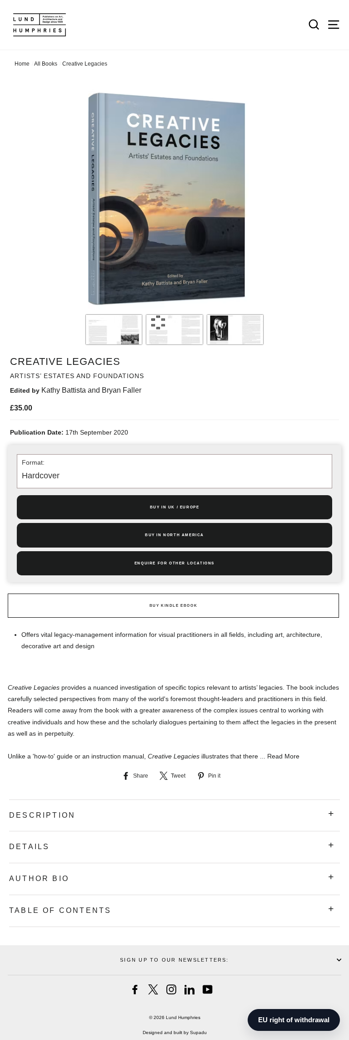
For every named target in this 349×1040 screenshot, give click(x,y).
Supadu (198, 1032)
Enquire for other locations (174, 563)
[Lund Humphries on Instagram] (171, 989)
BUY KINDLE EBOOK (174, 606)
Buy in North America (174, 535)
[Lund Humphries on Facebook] (135, 989)
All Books (45, 64)
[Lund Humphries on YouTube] (208, 989)
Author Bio (39, 878)
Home (22, 64)
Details (29, 846)
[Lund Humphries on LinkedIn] (189, 989)
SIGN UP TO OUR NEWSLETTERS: (174, 960)
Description (42, 815)
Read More (283, 756)
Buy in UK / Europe (174, 507)
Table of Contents (60, 910)
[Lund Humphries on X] (153, 989)
